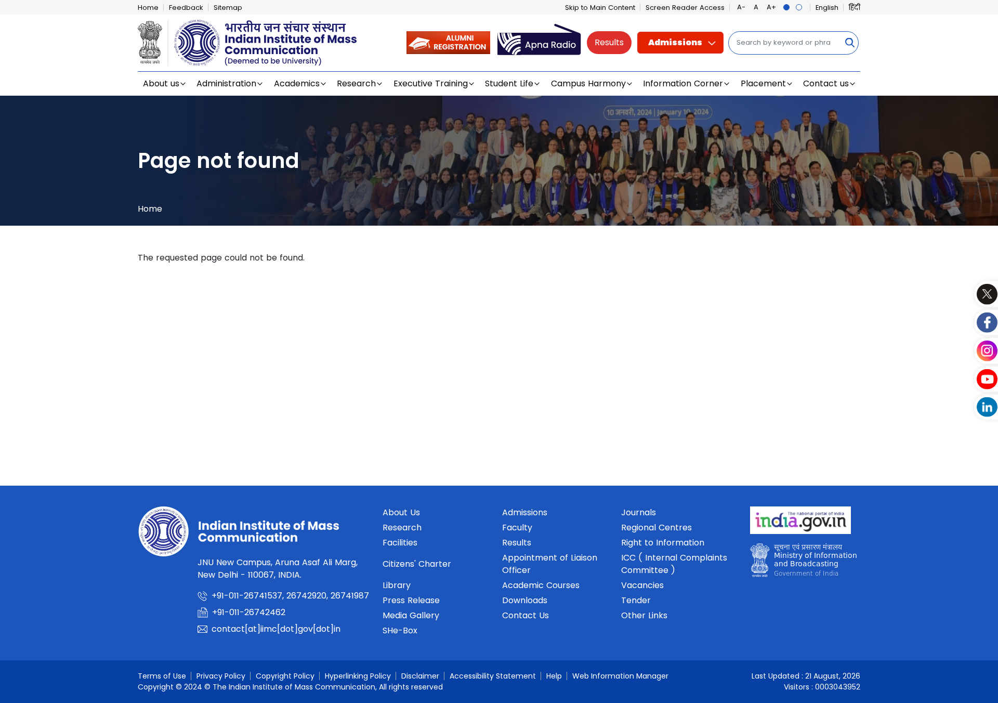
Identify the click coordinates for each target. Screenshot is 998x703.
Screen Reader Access (685, 7)
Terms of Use (162, 676)
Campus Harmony (588, 83)
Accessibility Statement (493, 676)
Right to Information (662, 543)
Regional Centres (656, 527)
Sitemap (228, 7)
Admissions (675, 42)
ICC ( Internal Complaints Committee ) (674, 564)
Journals (638, 512)
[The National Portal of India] (800, 523)
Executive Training (430, 83)
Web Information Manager (620, 676)
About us (161, 83)
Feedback (186, 7)
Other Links (644, 615)
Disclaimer (420, 676)
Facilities (400, 543)
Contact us (826, 83)
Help (554, 676)
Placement (763, 83)
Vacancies (642, 585)
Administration (226, 83)
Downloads (524, 600)
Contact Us (525, 615)
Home (148, 7)
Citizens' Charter (417, 564)
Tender (636, 600)
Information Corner (683, 83)
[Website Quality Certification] (803, 563)
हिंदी (854, 7)
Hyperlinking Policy (358, 676)
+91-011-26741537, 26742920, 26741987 (290, 596)
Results (609, 42)
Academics (297, 83)
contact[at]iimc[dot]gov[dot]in (277, 629)
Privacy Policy (220, 676)
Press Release (411, 600)
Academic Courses (541, 585)
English (827, 7)
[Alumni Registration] (448, 42)
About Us (401, 512)
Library (397, 585)
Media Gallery (411, 615)
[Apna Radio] (539, 42)
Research (356, 83)
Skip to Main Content (600, 7)
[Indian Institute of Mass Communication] (247, 43)
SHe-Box (400, 630)
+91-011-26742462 (248, 612)
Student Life (509, 83)
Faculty (517, 527)
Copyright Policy (285, 676)
